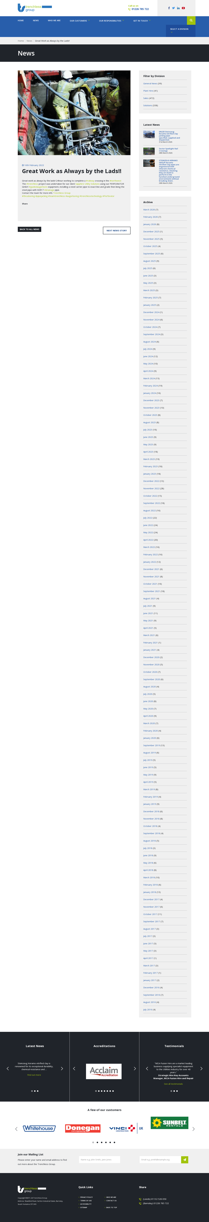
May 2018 (148, 862)
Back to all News (29, 229)
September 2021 (151, 591)
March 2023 (149, 459)
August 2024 (149, 341)
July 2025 (147, 268)
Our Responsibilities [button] (110, 20)
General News (150, 83)
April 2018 (148, 870)
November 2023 (151, 407)
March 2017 (149, 965)
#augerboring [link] (72, 196)
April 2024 (148, 371)
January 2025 (149, 304)
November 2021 (151, 576)
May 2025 (148, 282)
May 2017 (148, 950)
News (36, 20)
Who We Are (54, 20)
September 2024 (151, 334)
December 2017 (151, 899)
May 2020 (148, 708)
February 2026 (150, 216)
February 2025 (150, 297)
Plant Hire (148, 90)
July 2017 (147, 936)
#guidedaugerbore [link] (38, 186)
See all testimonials (173, 1083)
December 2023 (151, 400)
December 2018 (151, 811)
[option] (39, 1128)
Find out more (34, 1074)
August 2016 (149, 1002)
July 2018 (147, 848)
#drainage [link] (49, 189)
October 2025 (150, 246)
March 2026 (149, 209)
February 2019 (150, 796)
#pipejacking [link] (41, 196)
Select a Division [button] (179, 29)
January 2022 (149, 561)
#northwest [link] (115, 180)
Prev (8, 1068)
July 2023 (147, 429)
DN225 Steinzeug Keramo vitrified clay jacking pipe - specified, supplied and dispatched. (169, 135)
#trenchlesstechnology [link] (90, 196)
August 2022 (149, 510)
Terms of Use (86, 1201)
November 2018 (151, 818)
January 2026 (149, 224)
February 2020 (150, 730)
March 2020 (149, 723)
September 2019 (151, 745)
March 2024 (149, 378)
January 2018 (149, 892)
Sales (145, 98)
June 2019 (148, 767)
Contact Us (111, 1201)
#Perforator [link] (108, 196)
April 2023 (148, 451)
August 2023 (149, 422)
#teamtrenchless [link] (56, 196)
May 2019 (148, 774)
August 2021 (149, 598)
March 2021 (149, 635)
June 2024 (148, 356)
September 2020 (151, 679)
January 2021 (149, 649)
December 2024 (151, 312)
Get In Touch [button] (140, 20)
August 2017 (149, 928)
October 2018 (150, 826)
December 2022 (151, 481)
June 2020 (148, 701)
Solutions (147, 105)
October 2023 (150, 415)
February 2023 (150, 466)
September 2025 (151, 253)
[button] (191, 20)
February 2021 (150, 642)
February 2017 (150, 972)
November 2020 (151, 664)
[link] (87, 183)
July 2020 (147, 693)
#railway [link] (90, 180)
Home (21, 20)
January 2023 (149, 473)
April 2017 (148, 958)
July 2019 (147, 760)
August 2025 (149, 260)
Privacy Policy (86, 1197)
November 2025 (151, 238)
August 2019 (149, 752)
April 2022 (148, 539)
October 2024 (150, 327)
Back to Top (111, 1207)
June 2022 (148, 525)
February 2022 (150, 554)
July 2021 (147, 605)
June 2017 (148, 943)
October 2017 (150, 914)
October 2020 (150, 671)
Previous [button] (16, 1128)
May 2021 (148, 620)
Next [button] (192, 1128)
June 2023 (148, 437)
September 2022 (151, 503)
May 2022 (148, 532)
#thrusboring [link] (28, 196)
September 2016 (151, 994)
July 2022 (147, 517)
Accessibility (85, 1204)
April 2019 (148, 781)
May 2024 (148, 363)
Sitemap (83, 1207)
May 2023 (148, 444)
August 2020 (149, 686)
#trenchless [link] (32, 183)
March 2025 (149, 290)
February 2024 (150, 385)
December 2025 (151, 231)
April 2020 (148, 715)
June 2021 (148, 613)
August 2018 (149, 840)
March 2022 (149, 547)
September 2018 (151, 833)
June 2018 (148, 855)
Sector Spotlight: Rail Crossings (168, 149)
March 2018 (149, 877)
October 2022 (150, 495)
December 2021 (151, 569)
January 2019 (149, 804)
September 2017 (151, 921)
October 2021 (150, 583)
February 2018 (150, 884)
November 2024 (151, 319)
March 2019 (149, 789)
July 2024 (147, 348)
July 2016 (147, 1009)
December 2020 (151, 657)
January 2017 (149, 980)
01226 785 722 (140, 9)
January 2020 (149, 737)
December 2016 (151, 987)
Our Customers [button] (78, 20)
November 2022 (151, 488)
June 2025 (148, 275)
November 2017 (151, 906)
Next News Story (117, 230)
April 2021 (148, 627)
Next (61, 1068)
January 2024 (149, 393)
